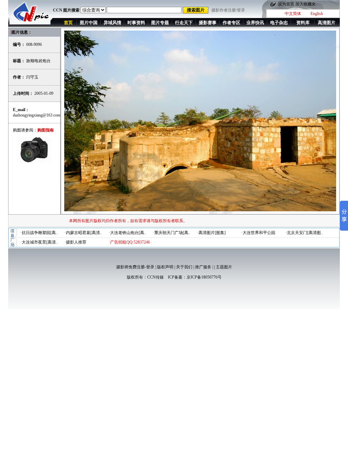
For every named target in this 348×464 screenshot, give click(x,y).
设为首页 (286, 4)
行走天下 (184, 22)
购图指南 (45, 130)
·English (316, 13)
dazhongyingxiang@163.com (36, 115)
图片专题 (160, 22)
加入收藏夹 (305, 4)
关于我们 (184, 267)
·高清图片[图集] (211, 232)
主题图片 (224, 267)
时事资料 (136, 22)
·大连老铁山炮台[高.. (127, 232)
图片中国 (89, 22)
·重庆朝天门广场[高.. (171, 232)
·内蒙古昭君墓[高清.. (83, 232)
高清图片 (326, 22)
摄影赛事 (207, 22)
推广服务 (203, 267)
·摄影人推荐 (75, 242)
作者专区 (231, 22)
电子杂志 (279, 22)
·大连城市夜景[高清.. (39, 242)
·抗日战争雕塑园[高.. (39, 232)
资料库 (303, 22)
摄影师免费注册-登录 (135, 267)
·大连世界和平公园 (258, 232)
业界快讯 (255, 22)
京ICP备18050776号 (204, 277)
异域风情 (112, 22)
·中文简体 (292, 13)
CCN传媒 (155, 277)
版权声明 (165, 267)
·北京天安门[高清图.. (304, 232)
